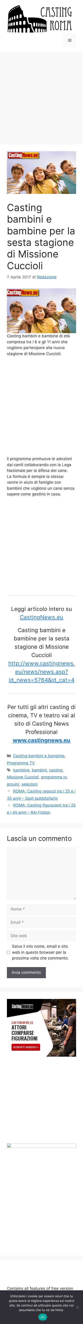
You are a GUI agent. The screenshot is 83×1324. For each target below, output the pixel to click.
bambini (39, 770)
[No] (77, 1307)
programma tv (54, 777)
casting (55, 770)
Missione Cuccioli (23, 777)
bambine (21, 770)
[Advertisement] (41, 95)
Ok (43, 1317)
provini (13, 784)
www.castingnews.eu (41, 740)
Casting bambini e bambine (38, 756)
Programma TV (21, 763)
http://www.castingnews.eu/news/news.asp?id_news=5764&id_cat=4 (41, 671)
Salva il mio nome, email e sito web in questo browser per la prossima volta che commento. (40, 952)
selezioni (29, 784)
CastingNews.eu (41, 617)
